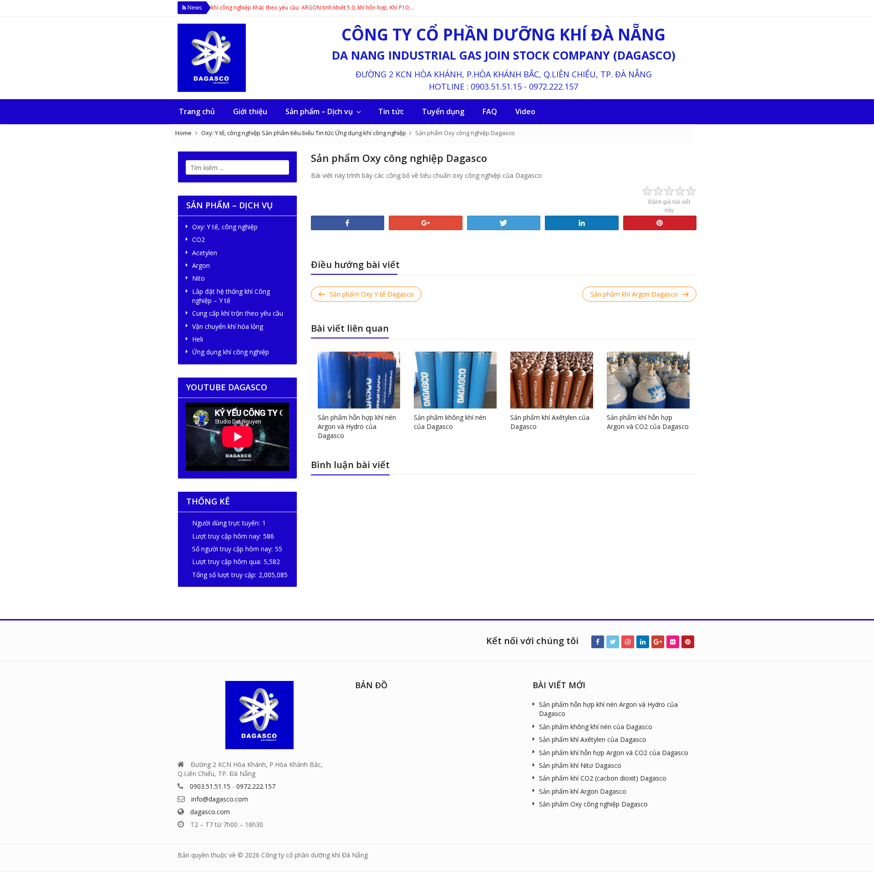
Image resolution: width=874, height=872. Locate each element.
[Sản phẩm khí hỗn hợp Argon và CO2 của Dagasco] (648, 379)
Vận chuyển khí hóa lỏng (227, 326)
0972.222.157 (553, 86)
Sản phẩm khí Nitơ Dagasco (580, 765)
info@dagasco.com (219, 799)
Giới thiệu (250, 111)
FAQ (490, 111)
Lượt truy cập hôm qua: (226, 561)
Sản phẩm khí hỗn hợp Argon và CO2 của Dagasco (648, 422)
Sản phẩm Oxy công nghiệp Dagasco (593, 804)
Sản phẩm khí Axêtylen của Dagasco (592, 739)
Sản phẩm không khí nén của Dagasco (450, 422)
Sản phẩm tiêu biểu (288, 133)
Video (525, 111)
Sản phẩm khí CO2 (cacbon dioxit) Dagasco (602, 778)
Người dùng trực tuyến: (226, 523)
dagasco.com (210, 811)
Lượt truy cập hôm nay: (226, 536)
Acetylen (204, 252)
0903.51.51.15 (496, 86)
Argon (201, 265)
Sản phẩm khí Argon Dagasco (582, 791)
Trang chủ (197, 111)
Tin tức (391, 111)
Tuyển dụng (443, 111)
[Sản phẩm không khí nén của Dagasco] (455, 379)
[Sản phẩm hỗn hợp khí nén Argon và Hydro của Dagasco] (359, 379)
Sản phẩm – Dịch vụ (319, 111)
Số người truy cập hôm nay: (232, 548)
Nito (198, 278)
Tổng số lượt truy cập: (224, 574)
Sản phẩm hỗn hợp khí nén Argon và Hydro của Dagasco (357, 426)
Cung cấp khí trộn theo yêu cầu (237, 313)
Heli (197, 339)
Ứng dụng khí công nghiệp (370, 133)
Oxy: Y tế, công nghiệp (230, 133)
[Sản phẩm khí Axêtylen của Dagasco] (551, 379)
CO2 (198, 239)
